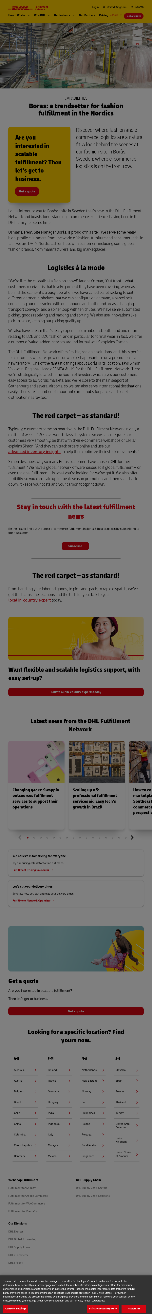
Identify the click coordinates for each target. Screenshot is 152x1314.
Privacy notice (82, 1300)
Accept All (134, 1308)
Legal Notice (98, 1300)
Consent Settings (15, 1308)
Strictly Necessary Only (103, 1308)
